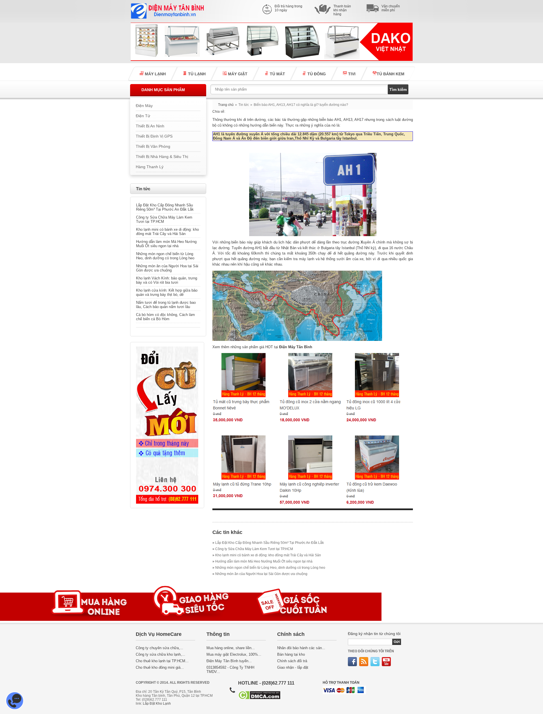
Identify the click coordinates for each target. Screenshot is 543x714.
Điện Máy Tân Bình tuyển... (229, 661)
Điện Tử (143, 116)
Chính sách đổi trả (292, 661)
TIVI (351, 74)
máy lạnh (306, 259)
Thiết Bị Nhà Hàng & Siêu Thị (162, 157)
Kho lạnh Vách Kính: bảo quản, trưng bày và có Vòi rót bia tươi (166, 280)
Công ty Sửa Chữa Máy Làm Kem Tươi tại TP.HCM (164, 219)
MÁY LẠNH (155, 74)
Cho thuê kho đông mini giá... (160, 667)
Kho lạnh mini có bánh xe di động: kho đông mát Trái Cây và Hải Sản (167, 231)
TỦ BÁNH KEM (390, 74)
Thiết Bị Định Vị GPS (154, 136)
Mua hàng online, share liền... (230, 648)
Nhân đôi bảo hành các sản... (301, 648)
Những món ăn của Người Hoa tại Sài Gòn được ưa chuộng (167, 268)
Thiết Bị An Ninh (150, 126)
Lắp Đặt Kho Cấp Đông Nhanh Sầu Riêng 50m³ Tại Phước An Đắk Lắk (165, 207)
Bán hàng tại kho (291, 654)
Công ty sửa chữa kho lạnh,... (160, 654)
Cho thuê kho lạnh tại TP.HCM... (162, 661)
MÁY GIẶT (237, 74)
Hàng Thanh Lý (149, 167)
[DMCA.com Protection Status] (259, 698)
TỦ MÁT (277, 74)
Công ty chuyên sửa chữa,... (159, 648)
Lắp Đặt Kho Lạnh (157, 704)
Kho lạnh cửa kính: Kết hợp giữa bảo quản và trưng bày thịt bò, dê (166, 292)
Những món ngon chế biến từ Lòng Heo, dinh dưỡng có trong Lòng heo (165, 256)
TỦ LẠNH (196, 74)
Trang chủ (226, 105)
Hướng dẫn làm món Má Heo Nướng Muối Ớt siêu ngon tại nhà (166, 244)
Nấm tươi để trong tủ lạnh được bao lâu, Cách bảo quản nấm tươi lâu (166, 304)
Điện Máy (144, 106)
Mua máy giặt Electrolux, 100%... (233, 654)
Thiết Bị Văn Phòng (153, 146)
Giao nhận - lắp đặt (292, 667)
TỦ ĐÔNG (316, 74)
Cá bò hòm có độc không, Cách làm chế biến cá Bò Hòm (165, 317)
